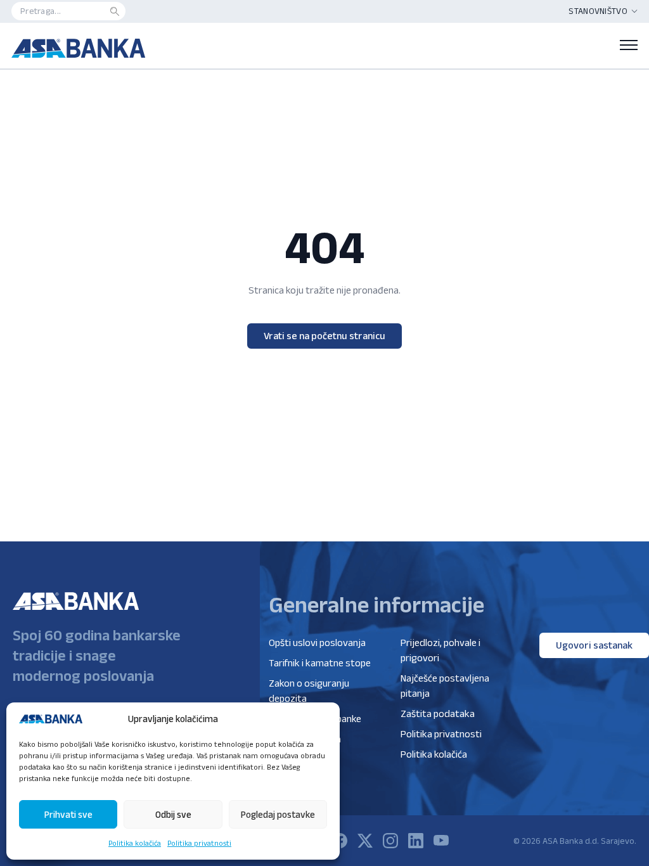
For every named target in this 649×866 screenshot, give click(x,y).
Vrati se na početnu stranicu (324, 335)
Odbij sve (173, 814)
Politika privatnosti (199, 843)
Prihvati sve (68, 814)
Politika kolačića (134, 843)
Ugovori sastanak (594, 645)
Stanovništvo (598, 11)
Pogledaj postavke (278, 814)
